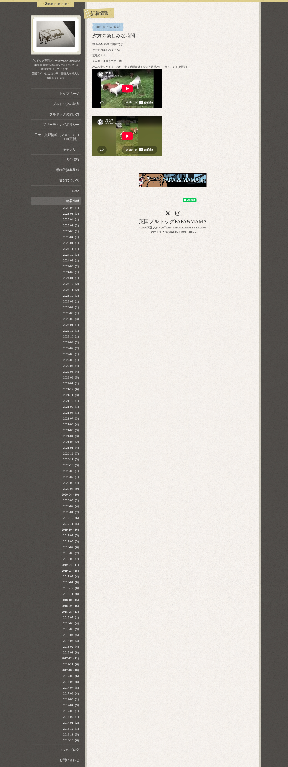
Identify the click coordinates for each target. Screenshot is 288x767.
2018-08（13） (71, 611)
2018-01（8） (72, 652)
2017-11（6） (72, 664)
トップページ (69, 93)
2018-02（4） (72, 646)
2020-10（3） (72, 465)
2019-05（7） (72, 559)
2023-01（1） (72, 324)
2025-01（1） (72, 243)
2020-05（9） (72, 488)
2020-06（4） (72, 483)
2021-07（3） (72, 418)
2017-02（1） (72, 716)
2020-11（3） (72, 459)
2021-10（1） (72, 401)
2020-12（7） (72, 453)
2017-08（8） (72, 681)
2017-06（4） (72, 693)
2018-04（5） (72, 635)
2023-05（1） (72, 313)
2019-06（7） (72, 553)
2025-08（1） (72, 231)
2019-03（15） (71, 570)
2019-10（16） (71, 529)
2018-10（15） (71, 600)
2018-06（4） (72, 623)
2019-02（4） (72, 576)
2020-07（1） (72, 477)
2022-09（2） (72, 342)
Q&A (75, 190)
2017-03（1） (72, 711)
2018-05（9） (72, 629)
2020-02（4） (72, 506)
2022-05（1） (72, 360)
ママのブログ (69, 749)
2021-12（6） (72, 389)
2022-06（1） (72, 354)
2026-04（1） (72, 219)
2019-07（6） (72, 547)
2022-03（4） (72, 371)
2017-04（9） (72, 705)
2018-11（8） (72, 594)
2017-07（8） (72, 687)
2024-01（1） (72, 278)
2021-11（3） (72, 395)
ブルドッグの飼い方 (64, 114)
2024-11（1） (72, 248)
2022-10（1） (72, 336)
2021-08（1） (72, 412)
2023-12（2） (72, 283)
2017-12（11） (71, 658)
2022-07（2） (72, 348)
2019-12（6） (72, 518)
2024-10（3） (72, 254)
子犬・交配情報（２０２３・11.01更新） (56, 137)
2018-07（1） (72, 617)
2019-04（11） (71, 564)
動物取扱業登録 (67, 170)
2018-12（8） (72, 588)
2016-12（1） (72, 728)
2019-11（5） (72, 523)
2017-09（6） (72, 676)
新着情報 (72, 201)
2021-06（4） (72, 424)
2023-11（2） (72, 289)
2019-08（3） (72, 541)
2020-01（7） (72, 512)
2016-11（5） (72, 734)
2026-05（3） (72, 213)
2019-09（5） (72, 535)
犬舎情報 (72, 159)
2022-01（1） (72, 383)
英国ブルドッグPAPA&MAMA (173, 221)
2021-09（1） (72, 406)
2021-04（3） (72, 436)
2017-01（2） (72, 722)
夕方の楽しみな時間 (113, 35)
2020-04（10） (71, 494)
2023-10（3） (72, 295)
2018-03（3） (72, 640)
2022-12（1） (72, 330)
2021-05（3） (72, 430)
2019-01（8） (72, 582)
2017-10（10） (71, 670)
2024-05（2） (72, 266)
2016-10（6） (72, 740)
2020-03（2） (72, 500)
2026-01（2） (72, 225)
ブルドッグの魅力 (66, 104)
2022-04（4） (72, 365)
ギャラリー (71, 149)
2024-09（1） (72, 260)
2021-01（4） (72, 447)
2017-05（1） (72, 699)
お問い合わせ (69, 760)
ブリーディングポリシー (61, 124)
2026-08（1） (72, 207)
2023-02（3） (72, 319)
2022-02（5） (72, 377)
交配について (69, 180)
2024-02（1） (72, 272)
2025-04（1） (72, 237)
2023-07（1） (72, 307)
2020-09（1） (72, 471)
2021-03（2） (72, 442)
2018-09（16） (71, 605)
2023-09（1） (72, 301)
